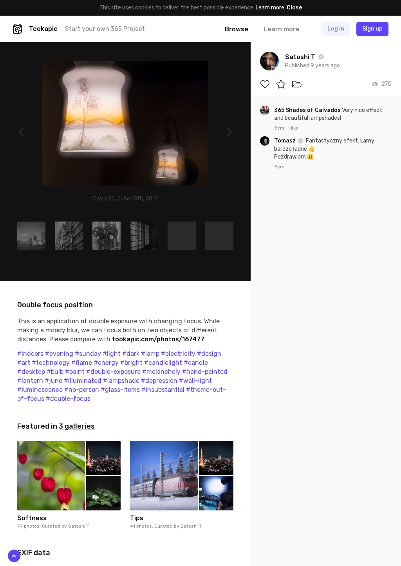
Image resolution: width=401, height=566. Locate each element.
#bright (131, 362)
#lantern (30, 380)
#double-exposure (113, 371)
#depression (159, 380)
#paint (75, 371)
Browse (236, 29)
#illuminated (82, 380)
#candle (196, 362)
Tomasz (285, 140)
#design (209, 353)
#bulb (55, 371)
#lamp (150, 353)
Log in (335, 28)
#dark (130, 353)
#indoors (30, 353)
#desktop (31, 371)
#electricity (178, 353)
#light (112, 353)
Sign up (372, 28)
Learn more (270, 7)
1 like (293, 128)
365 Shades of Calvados (308, 110)
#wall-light (195, 380)
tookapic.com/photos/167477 (158, 339)
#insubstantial (162, 389)
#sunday (88, 353)
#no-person (81, 389)
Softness (32, 518)
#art (23, 362)
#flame (81, 362)
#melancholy (161, 371)
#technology (51, 362)
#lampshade (121, 380)
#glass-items (120, 389)
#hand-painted (205, 371)
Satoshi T (78, 526)
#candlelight (163, 362)
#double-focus (68, 398)
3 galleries (77, 426)
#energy (106, 362)
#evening (59, 353)
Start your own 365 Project (105, 28)
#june (53, 380)
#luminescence (40, 389)
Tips (136, 518)
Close (294, 7)
